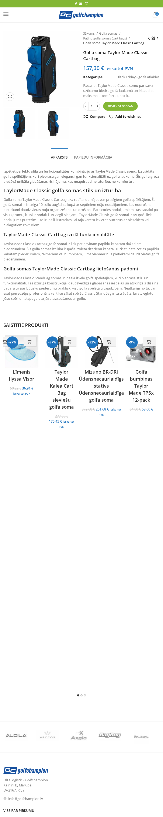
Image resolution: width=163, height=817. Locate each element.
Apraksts (59, 157)
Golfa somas (108, 33)
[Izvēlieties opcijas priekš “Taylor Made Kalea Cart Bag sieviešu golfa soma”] (69, 341)
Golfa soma (12, 199)
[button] (11, 96)
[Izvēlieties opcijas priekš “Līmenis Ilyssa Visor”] (30, 341)
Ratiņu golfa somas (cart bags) (105, 38)
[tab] (59, 155)
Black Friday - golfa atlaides (138, 77)
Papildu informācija (93, 157)
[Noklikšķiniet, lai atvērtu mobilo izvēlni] (6, 14)
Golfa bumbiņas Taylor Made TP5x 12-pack (141, 385)
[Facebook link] (76, 3)
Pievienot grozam (120, 106)
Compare (97, 116)
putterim (29, 220)
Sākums (89, 33)
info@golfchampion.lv (25, 805)
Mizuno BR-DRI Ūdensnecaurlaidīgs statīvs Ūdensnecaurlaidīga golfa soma (101, 385)
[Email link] (81, 3)
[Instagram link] (86, 3)
